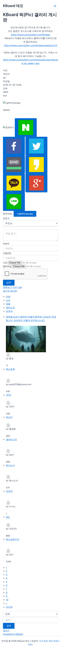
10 (7, 599)
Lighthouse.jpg (25, 213)
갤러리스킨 (11, 439)
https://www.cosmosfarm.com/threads (30, 34)
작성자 (6, 243)
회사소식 (10, 465)
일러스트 (10, 307)
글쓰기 (6, 630)
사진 (5, 262)
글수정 (6, 291)
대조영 (9, 491)
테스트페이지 (12, 539)
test (8, 517)
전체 (8, 296)
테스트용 (10, 369)
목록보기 (7, 287)
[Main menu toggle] (55, 6)
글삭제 (13, 291)
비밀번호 (7, 253)
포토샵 (9, 311)
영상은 (9, 417)
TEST (8, 395)
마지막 (9, 607)
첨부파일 (7, 266)
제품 (8, 304)
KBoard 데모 (13, 6)
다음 (19, 287)
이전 (14, 287)
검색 (9, 625)
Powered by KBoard (13, 634)
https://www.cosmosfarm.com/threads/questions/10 (30, 45)
